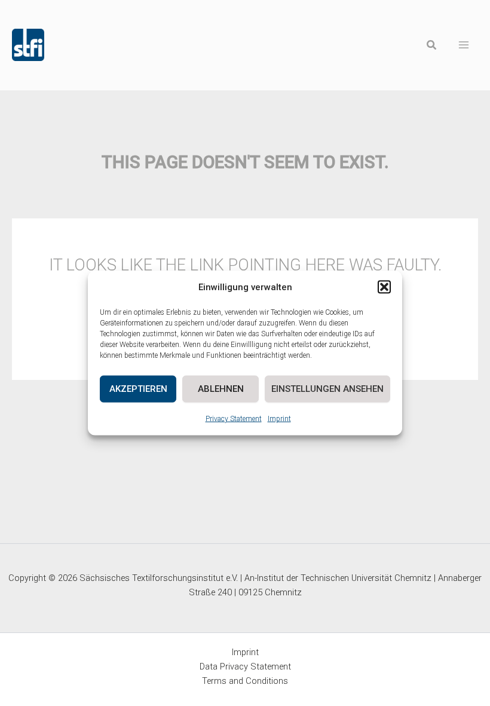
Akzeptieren (138, 389)
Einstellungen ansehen (327, 389)
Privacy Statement (234, 418)
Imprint (279, 418)
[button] (384, 287)
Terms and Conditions (245, 680)
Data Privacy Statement (245, 666)
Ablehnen (221, 389)
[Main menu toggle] (464, 45)
